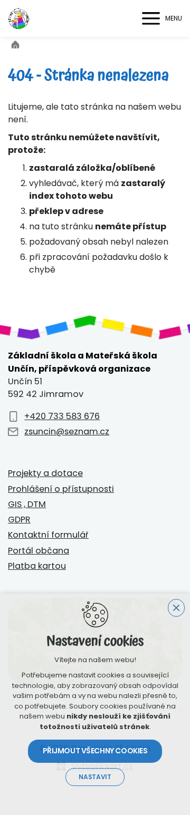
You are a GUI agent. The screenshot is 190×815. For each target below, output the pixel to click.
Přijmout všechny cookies (95, 750)
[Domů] (18, 43)
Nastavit (95, 777)
